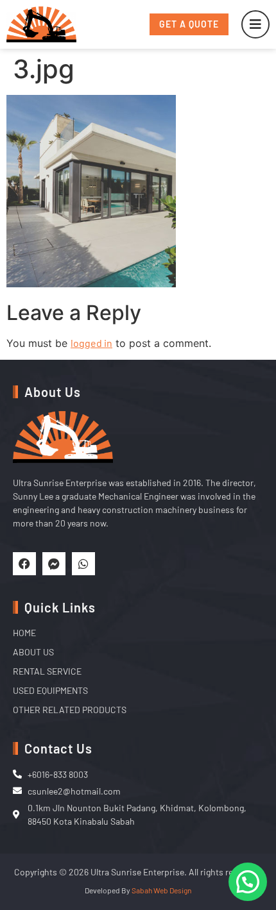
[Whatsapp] (83, 563)
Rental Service (47, 671)
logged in (91, 343)
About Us (33, 651)
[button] (248, 882)
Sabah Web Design (161, 890)
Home (24, 632)
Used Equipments (50, 690)
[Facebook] (24, 563)
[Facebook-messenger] (53, 563)
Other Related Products (69, 709)
